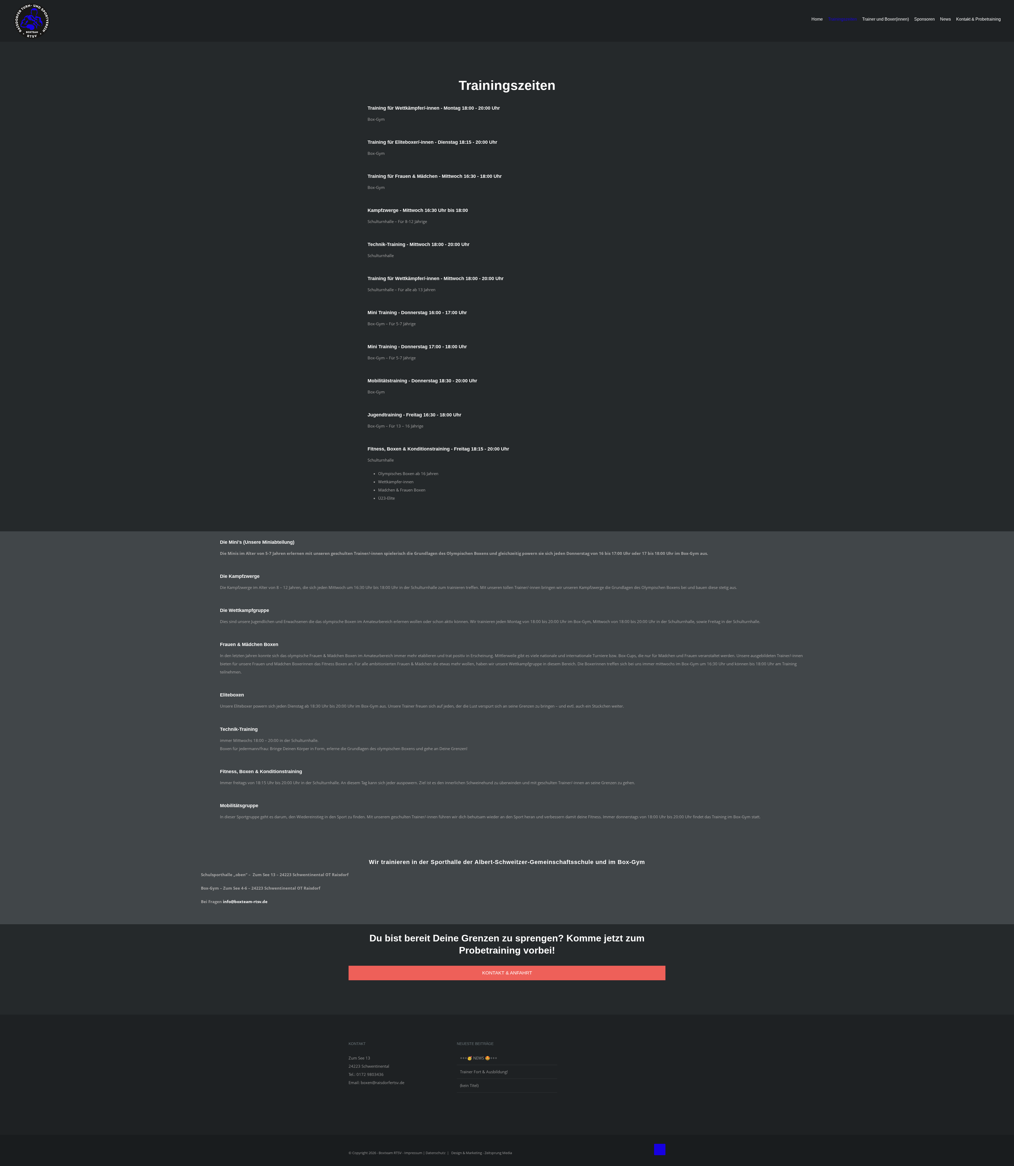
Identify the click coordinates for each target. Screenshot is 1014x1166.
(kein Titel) (469, 1085)
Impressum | (415, 1152)
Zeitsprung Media (498, 1152)
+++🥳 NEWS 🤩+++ (478, 1058)
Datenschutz (435, 1152)
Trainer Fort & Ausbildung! (484, 1071)
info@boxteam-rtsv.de (245, 901)
